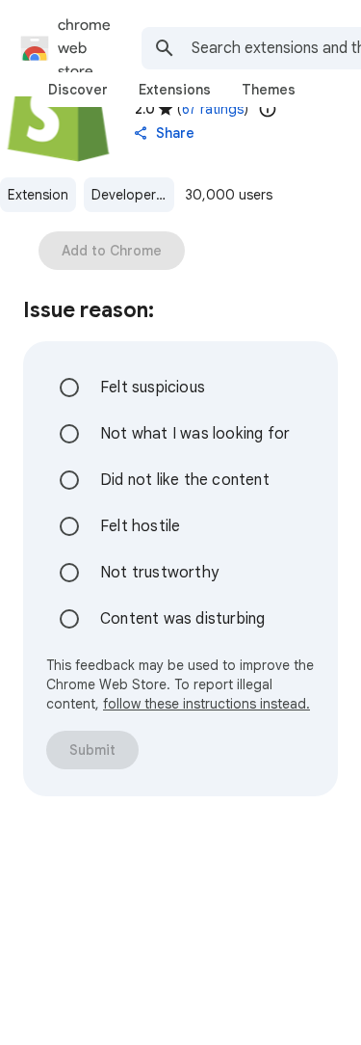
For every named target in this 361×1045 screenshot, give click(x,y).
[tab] (78, 89)
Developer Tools (132, 194)
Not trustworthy (159, 572)
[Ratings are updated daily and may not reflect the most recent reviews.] (267, 109)
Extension (38, 194)
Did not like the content (185, 480)
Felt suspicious (152, 387)
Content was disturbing (182, 619)
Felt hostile (140, 526)
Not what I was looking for (195, 433)
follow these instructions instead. (206, 703)
